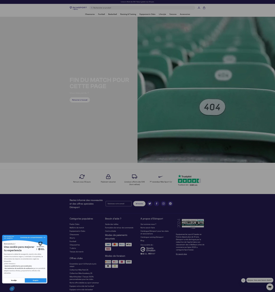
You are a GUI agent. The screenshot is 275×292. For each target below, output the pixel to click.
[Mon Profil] (199, 7)
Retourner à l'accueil (79, 100)
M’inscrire (139, 204)
